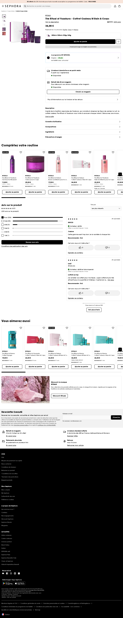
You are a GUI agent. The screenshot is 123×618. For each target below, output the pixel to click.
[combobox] (106, 208)
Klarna (76, 30)
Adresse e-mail (67, 413)
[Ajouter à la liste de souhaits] (20, 152)
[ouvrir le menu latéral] (2, 6)
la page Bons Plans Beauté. (36, 590)
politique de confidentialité (47, 425)
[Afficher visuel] (4, 16)
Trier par (93, 204)
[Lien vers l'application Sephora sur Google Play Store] (7, 583)
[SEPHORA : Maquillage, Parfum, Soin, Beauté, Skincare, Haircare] (13, 6)
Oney (69, 30)
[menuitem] (115, 6)
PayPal (65, 30)
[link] (32, 242)
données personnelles (21, 425)
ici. (42, 588)
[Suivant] (120, 174)
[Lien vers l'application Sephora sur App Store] (19, 583)
